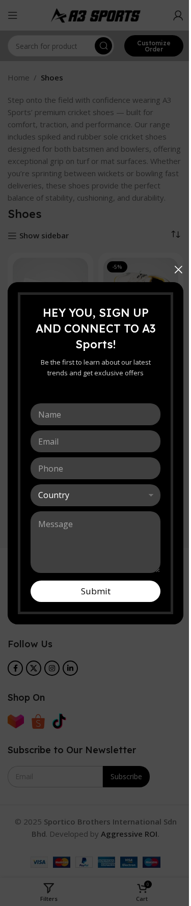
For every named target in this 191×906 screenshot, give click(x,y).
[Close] (178, 269)
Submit (96, 591)
